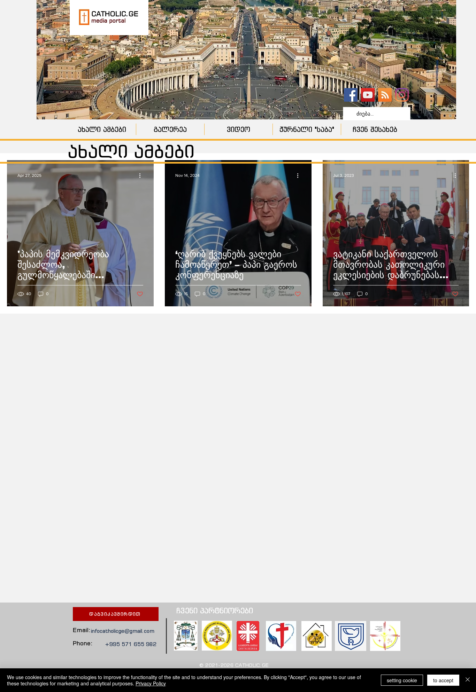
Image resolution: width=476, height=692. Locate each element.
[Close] (467, 680)
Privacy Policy (151, 683)
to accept (443, 680)
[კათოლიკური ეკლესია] (385, 95)
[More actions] (142, 175)
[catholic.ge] (351, 95)
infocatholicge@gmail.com (122, 631)
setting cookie (402, 680)
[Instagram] (402, 95)
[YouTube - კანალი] (368, 95)
